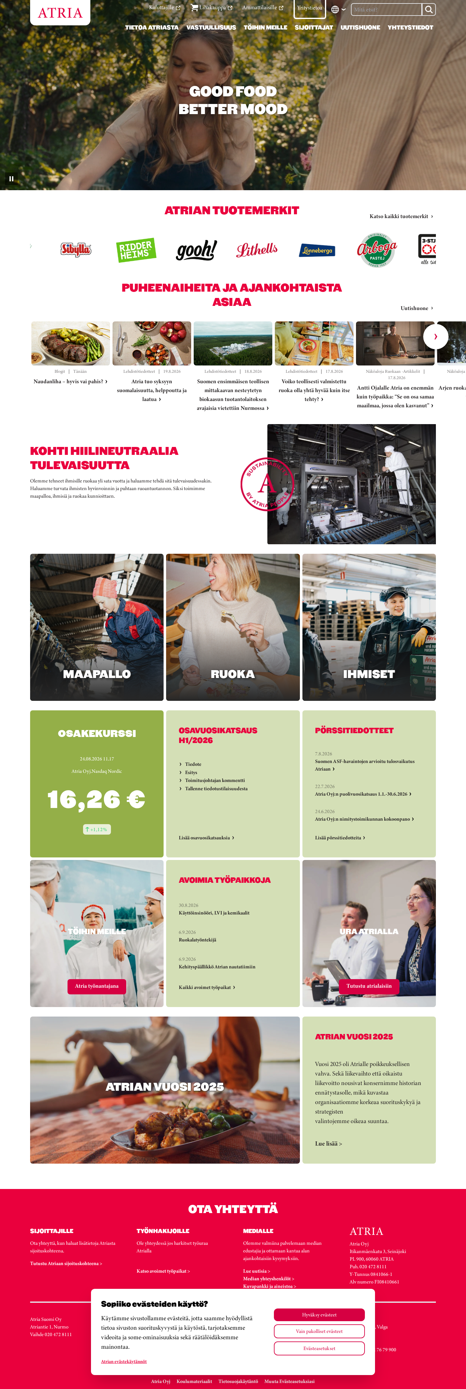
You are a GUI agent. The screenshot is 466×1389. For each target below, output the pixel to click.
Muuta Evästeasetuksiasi (289, 1381)
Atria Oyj (160, 1381)
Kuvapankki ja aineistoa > (269, 1286)
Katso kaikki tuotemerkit (399, 216)
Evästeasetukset (319, 1348)
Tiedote (193, 764)
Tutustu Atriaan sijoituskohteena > (66, 1263)
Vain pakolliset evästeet (319, 1331)
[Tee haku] (429, 9)
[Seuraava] (436, 336)
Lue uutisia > (256, 1271)
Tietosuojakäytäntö (238, 1381)
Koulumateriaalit (194, 1381)
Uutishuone (414, 308)
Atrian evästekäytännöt (124, 1361)
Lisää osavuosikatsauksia (204, 837)
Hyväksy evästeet (319, 1314)
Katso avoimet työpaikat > (163, 1271)
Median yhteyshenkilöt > (268, 1278)
